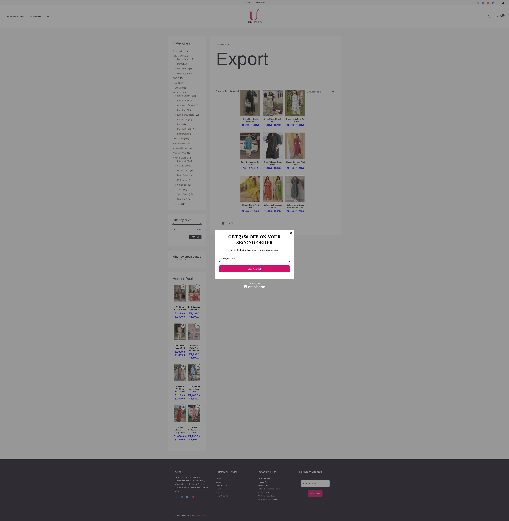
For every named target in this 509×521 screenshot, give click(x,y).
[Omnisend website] (254, 285)
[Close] (291, 233)
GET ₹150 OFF (254, 268)
